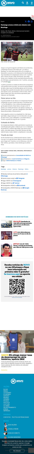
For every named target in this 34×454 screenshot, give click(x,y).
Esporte (6, 396)
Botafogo (3, 169)
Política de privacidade (20, 417)
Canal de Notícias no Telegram (20, 159)
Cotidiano (6, 392)
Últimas (6, 406)
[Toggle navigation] (32, 3)
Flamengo (21, 169)
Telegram (21, 178)
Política (6, 402)
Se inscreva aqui (12, 274)
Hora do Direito (14, 433)
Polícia (6, 401)
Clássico (14, 169)
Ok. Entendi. (17, 451)
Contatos (7, 417)
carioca (9, 169)
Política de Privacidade (17, 297)
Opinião (6, 399)
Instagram (17, 181)
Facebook (22, 185)
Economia (6, 394)
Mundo (6, 397)
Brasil (5, 391)
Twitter (16, 183)
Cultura (6, 404)
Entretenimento (6, 407)
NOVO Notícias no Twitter (13, 160)
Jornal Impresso (6, 410)
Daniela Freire (13, 429)
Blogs (5, 389)
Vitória (26, 169)
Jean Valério (12, 425)
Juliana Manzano (14, 437)
